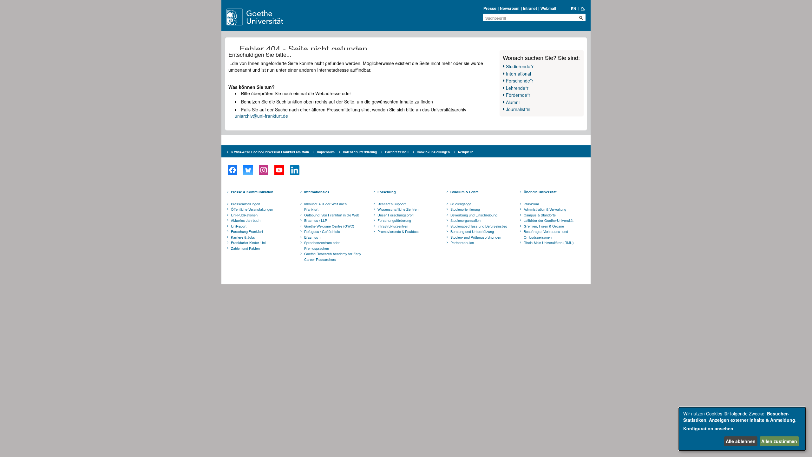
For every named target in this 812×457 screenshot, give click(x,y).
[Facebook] (232, 170)
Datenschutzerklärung (360, 152)
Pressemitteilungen (245, 203)
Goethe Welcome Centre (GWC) (329, 225)
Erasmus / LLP (315, 220)
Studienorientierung (465, 209)
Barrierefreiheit (397, 152)
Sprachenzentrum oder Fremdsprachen (322, 245)
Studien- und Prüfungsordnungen (475, 237)
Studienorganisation (465, 220)
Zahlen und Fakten (245, 248)
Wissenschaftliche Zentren (397, 209)
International (518, 73)
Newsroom (510, 8)
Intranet (530, 8)
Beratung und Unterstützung (472, 231)
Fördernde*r (518, 95)
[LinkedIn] (294, 170)
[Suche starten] (581, 18)
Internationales (316, 191)
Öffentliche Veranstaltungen (252, 209)
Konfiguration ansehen (708, 428)
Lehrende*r (517, 88)
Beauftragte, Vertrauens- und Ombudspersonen (546, 234)
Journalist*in (518, 109)
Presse (489, 8)
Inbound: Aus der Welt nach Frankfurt (325, 206)
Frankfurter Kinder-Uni (248, 242)
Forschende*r (519, 80)
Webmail (548, 8)
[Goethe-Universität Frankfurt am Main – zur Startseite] (262, 17)
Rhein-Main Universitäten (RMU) (549, 242)
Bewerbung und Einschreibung (473, 214)
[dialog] (742, 429)
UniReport (238, 225)
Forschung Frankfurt (247, 231)
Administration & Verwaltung (545, 209)
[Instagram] (263, 170)
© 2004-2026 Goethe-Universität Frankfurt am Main (270, 152)
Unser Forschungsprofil (395, 214)
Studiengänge (460, 203)
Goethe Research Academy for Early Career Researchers (332, 256)
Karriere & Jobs (243, 237)
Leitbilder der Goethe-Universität (548, 220)
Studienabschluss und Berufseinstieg (478, 225)
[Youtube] (279, 170)
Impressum (326, 152)
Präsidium (531, 203)
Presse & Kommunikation (252, 191)
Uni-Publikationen (244, 214)
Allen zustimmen (779, 441)
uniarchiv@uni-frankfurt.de (261, 116)
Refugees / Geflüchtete (322, 231)
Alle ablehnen (741, 441)
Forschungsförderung (394, 220)
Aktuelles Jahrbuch (245, 220)
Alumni (513, 102)
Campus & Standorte (540, 214)
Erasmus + (312, 237)
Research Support (391, 203)
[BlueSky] (248, 170)
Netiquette (466, 152)
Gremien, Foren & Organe (544, 225)
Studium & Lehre (464, 191)
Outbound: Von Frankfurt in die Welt (331, 214)
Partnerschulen (462, 242)
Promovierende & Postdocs (398, 231)
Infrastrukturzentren (392, 225)
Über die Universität (540, 191)
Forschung (386, 191)
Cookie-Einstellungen (433, 152)
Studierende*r (520, 66)
